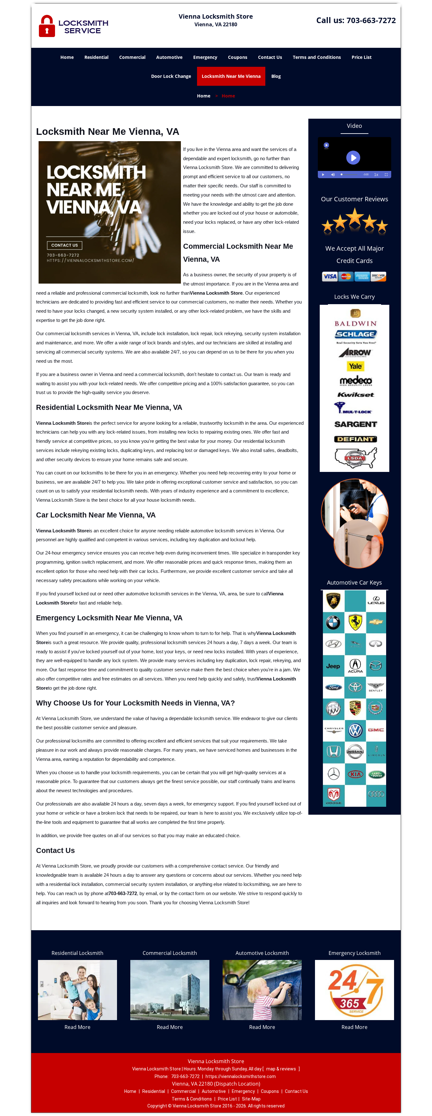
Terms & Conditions (192, 1098)
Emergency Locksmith (355, 953)
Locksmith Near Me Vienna (231, 76)
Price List (362, 57)
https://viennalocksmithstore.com (241, 1076)
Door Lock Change (171, 76)
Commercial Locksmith (170, 953)
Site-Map (251, 1098)
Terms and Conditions (317, 57)
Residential (96, 57)
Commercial (132, 57)
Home (67, 57)
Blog (276, 76)
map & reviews (281, 1068)
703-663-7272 (371, 20)
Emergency (205, 57)
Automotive (169, 57)
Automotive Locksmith (262, 953)
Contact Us (270, 57)
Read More (77, 1027)
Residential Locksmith (77, 953)
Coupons (237, 57)
